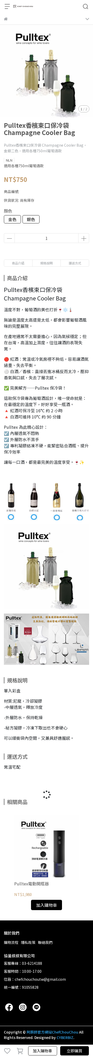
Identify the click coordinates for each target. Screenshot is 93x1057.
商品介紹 (18, 263)
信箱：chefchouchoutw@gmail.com (35, 979)
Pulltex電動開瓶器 (31, 883)
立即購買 (74, 1050)
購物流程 (11, 942)
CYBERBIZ (65, 1037)
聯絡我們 (45, 942)
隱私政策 (28, 942)
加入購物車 (42, 1050)
